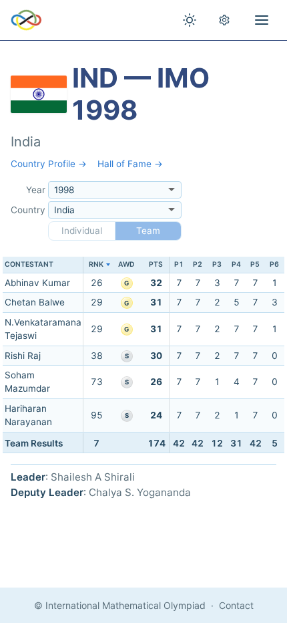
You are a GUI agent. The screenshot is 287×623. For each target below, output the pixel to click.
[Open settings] (224, 20)
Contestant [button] (29, 264)
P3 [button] (217, 264)
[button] (96, 265)
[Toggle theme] (190, 20)
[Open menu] (261, 20)
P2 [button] (197, 264)
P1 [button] (179, 264)
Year (35, 189)
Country (28, 210)
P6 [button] (274, 264)
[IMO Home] (26, 20)
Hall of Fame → (130, 163)
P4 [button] (236, 264)
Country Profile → (49, 163)
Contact (236, 605)
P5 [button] (255, 264)
